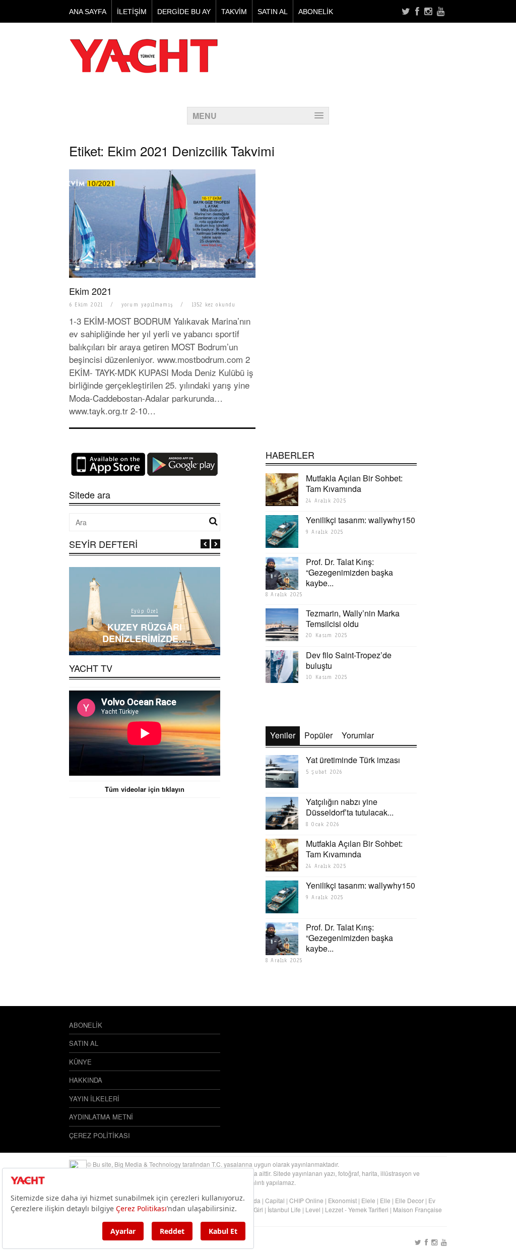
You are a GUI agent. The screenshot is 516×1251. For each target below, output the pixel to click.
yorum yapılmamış (147, 304)
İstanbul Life (284, 1209)
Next (215, 543)
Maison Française (417, 1209)
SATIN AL (272, 12)
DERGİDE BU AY (184, 12)
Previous (205, 543)
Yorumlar (358, 735)
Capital (275, 1200)
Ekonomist (342, 1200)
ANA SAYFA (87, 12)
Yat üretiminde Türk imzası (353, 760)
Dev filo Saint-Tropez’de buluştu (349, 660)
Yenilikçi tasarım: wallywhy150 (360, 520)
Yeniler (282, 735)
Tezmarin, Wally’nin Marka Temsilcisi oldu (353, 618)
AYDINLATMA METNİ (101, 1116)
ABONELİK (315, 12)
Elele (368, 1200)
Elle (385, 1200)
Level (312, 1209)
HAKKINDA (85, 1080)
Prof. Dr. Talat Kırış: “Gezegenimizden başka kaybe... (349, 572)
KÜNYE (80, 1062)
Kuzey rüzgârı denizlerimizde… (144, 632)
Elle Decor (409, 1200)
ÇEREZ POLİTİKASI (99, 1135)
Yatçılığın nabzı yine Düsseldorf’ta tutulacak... (350, 807)
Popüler (318, 735)
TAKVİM (234, 12)
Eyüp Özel (144, 611)
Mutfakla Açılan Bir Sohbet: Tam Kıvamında (354, 483)
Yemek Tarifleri (368, 1209)
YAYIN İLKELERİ (94, 1098)
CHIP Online (306, 1200)
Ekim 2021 (90, 290)
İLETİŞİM (132, 12)
